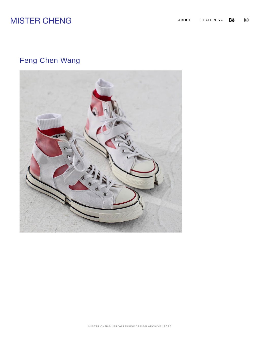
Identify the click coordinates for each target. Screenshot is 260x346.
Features (210, 20)
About (184, 20)
